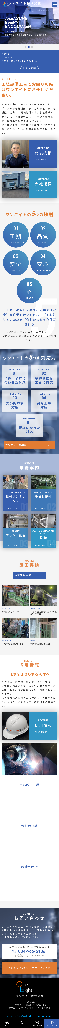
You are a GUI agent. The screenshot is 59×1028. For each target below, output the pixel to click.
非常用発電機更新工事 (13, 644)
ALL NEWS (30, 68)
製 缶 (43, 535)
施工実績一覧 (23, 575)
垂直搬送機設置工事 (40, 644)
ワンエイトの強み (16, 445)
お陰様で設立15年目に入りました (20, 61)
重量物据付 (43, 494)
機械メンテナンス (16, 497)
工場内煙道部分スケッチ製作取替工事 (43, 613)
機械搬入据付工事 (10, 611)
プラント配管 (16, 533)
